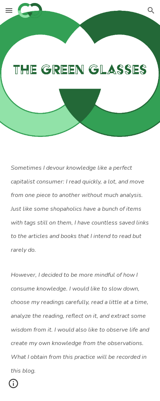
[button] (9, 10)
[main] (80, 275)
